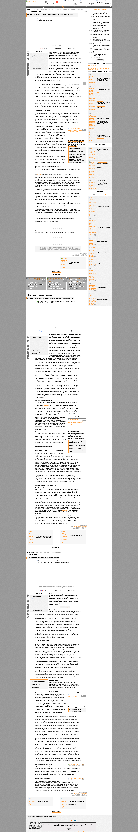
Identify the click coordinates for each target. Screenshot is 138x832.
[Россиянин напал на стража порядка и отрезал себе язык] (92, 90)
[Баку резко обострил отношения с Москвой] (92, 262)
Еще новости (100, 59)
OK (69, 829)
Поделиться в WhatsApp (28, 66)
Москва (88, 7)
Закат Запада (75, 4)
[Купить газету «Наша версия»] (46, 2)
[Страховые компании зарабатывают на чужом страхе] (92, 287)
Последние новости (100, 10)
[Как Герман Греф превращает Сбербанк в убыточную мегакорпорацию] (92, 184)
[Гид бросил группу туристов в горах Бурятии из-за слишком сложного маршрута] (32, 538)
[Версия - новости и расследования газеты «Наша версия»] (35, 3)
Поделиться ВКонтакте (28, 54)
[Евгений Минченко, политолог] (75, 764)
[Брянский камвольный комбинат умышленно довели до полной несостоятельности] (92, 252)
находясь (64, 510)
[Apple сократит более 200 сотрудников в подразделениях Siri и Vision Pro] (64, 537)
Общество (63, 7)
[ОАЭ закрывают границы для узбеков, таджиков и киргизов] (77, 700)
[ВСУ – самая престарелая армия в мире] (32, 801)
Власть (50, 7)
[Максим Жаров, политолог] (75, 778)
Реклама (55, 3)
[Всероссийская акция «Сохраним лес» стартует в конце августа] (92, 137)
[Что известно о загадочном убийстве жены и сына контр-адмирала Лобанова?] (92, 154)
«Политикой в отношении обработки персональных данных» (75, 827)
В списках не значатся (37, 610)
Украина (44, 7)
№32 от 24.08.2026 (50, 2)
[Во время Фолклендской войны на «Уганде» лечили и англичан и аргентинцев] (64, 263)
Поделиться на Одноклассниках (28, 64)
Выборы (67, 607)
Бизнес (70, 7)
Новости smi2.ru (30, 551)
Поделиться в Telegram (28, 72)
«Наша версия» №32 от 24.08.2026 (80, 526)
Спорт (75, 7)
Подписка (49, 3)
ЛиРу (76, 820)
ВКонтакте (75, 820)
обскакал (46, 405)
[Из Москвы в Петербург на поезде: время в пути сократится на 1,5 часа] (92, 79)
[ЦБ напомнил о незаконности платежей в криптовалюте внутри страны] (64, 803)
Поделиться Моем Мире (28, 59)
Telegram (73, 820)
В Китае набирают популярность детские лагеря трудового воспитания (39, 352)
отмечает (39, 174)
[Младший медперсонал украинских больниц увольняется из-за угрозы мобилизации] (77, 133)
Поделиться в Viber (28, 69)
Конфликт (56, 7)
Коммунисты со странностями (108, 5)
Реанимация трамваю (37, 68)
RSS (71, 820)
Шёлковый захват (91, 4)
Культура (81, 7)
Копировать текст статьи (28, 75)
